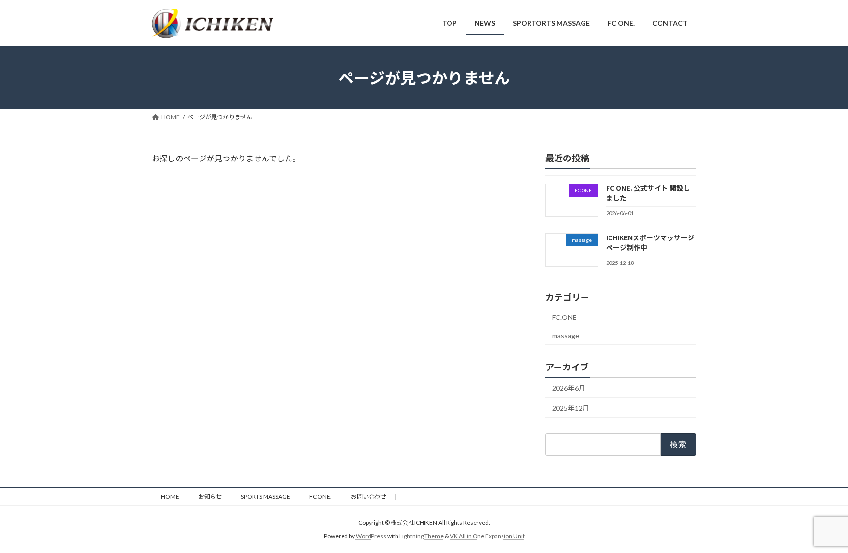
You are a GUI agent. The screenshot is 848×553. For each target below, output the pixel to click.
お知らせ (210, 496)
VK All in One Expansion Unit (487, 536)
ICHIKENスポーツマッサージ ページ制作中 (650, 242)
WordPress (371, 536)
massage (565, 335)
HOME (170, 496)
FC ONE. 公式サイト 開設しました (648, 193)
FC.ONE (564, 317)
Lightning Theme (421, 536)
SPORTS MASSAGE (265, 496)
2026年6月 (568, 388)
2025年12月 (570, 407)
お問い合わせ (368, 496)
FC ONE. (320, 496)
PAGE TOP (819, 527)
